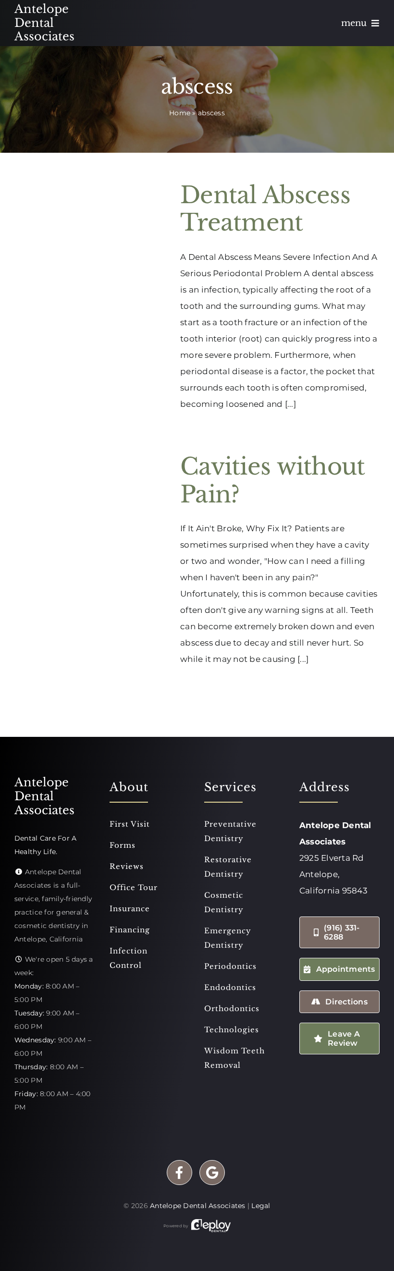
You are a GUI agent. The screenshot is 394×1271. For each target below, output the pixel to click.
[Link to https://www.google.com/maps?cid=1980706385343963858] (212, 1172)
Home (179, 113)
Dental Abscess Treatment (265, 209)
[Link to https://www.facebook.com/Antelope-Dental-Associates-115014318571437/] (179, 1172)
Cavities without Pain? (272, 480)
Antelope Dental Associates (198, 1205)
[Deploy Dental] (211, 1225)
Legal (260, 1205)
